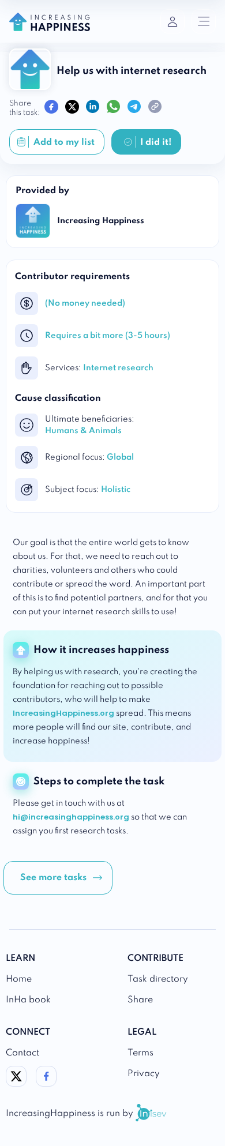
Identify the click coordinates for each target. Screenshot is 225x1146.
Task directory (157, 979)
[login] (172, 21)
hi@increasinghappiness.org (71, 816)
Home (19, 979)
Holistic (115, 490)
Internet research (118, 368)
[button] (57, 878)
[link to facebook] (46, 1084)
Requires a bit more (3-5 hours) (107, 336)
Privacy (143, 1074)
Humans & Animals (83, 431)
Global (120, 457)
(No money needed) (85, 303)
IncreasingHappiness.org (63, 713)
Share (140, 1000)
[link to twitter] (16, 1084)
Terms (140, 1053)
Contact (22, 1053)
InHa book (28, 1000)
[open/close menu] (204, 21)
